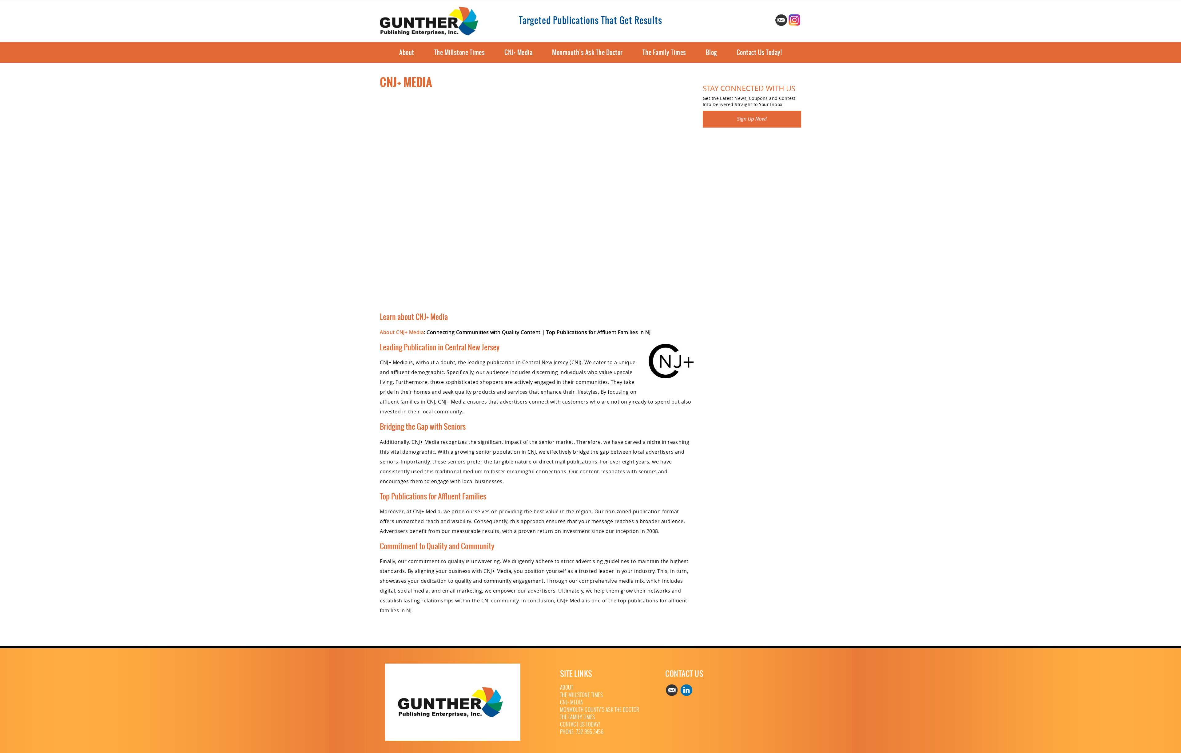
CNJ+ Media (518, 52)
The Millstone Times (459, 52)
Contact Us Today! (759, 52)
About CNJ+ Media (402, 332)
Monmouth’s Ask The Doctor (587, 52)
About (406, 52)
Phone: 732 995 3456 (582, 732)
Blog (711, 52)
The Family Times (664, 52)
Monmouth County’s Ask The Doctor (599, 710)
